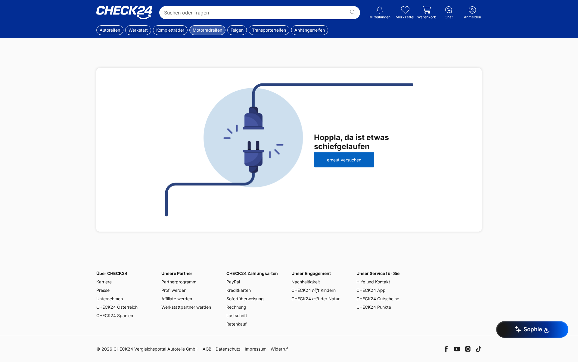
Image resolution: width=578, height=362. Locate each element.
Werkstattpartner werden (186, 307)
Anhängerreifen (309, 30)
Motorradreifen (207, 30)
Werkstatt (138, 30)
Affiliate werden (176, 298)
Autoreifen (110, 30)
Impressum (255, 348)
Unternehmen (109, 298)
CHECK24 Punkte (373, 307)
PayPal (233, 281)
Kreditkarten (238, 290)
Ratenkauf (236, 323)
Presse (103, 290)
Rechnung (236, 307)
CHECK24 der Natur (315, 298)
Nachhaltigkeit (305, 281)
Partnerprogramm (178, 281)
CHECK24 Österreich (117, 307)
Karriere (104, 281)
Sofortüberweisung (245, 298)
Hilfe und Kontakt (373, 281)
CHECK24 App (371, 290)
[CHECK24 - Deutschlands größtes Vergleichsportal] (124, 12)
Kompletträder (170, 30)
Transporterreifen (269, 30)
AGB (207, 348)
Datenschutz (228, 348)
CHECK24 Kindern (313, 290)
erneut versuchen (344, 159)
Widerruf (279, 348)
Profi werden (173, 290)
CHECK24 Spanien (114, 315)
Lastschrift (236, 315)
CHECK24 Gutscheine (377, 298)
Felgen (237, 30)
